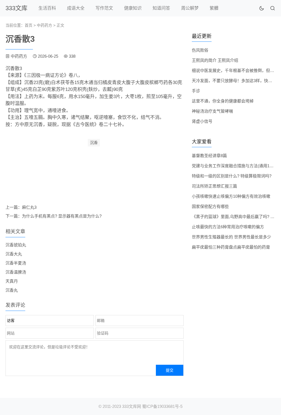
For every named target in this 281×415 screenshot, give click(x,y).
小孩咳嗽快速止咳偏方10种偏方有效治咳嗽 (231, 196)
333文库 (16, 8)
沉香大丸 (13, 254)
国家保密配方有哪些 (210, 206)
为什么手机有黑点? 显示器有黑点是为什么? (62, 216)
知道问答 (161, 8)
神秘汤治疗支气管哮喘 (212, 111)
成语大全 (76, 8)
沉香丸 (11, 290)
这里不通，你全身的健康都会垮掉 (223, 101)
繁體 (214, 8)
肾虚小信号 (202, 121)
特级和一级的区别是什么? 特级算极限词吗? (231, 176)
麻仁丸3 (29, 207)
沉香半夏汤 (15, 263)
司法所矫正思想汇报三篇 (214, 186)
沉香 (94, 142)
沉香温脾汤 (15, 272)
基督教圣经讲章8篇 (209, 155)
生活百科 (47, 8)
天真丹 (11, 281)
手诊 (196, 90)
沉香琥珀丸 (15, 245)
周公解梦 (190, 8)
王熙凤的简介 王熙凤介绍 (215, 60)
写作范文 (104, 8)
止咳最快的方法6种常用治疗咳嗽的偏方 (228, 226)
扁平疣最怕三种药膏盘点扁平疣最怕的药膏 (231, 247)
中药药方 (44, 25)
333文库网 (131, 406)
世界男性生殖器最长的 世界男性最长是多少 (231, 237)
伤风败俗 (200, 50)
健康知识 (133, 8)
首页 (28, 25)
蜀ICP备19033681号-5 (162, 406)
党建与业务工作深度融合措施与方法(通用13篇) (234, 165)
